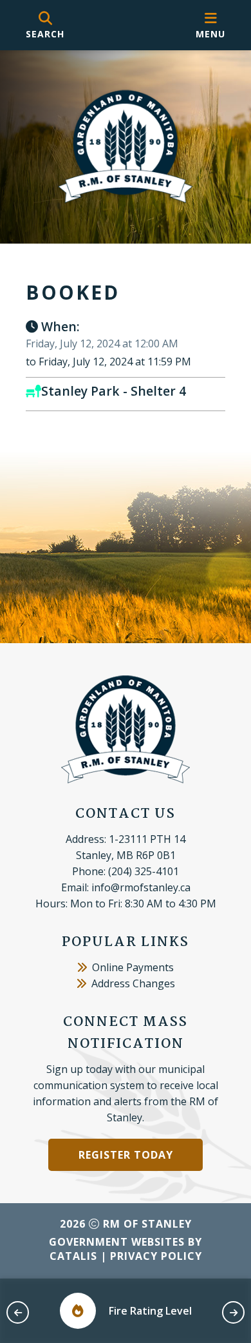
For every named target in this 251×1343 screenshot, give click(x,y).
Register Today (126, 1155)
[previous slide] (17, 1312)
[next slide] (233, 1312)
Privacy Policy (156, 1256)
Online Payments (133, 967)
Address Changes (133, 983)
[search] (45, 25)
